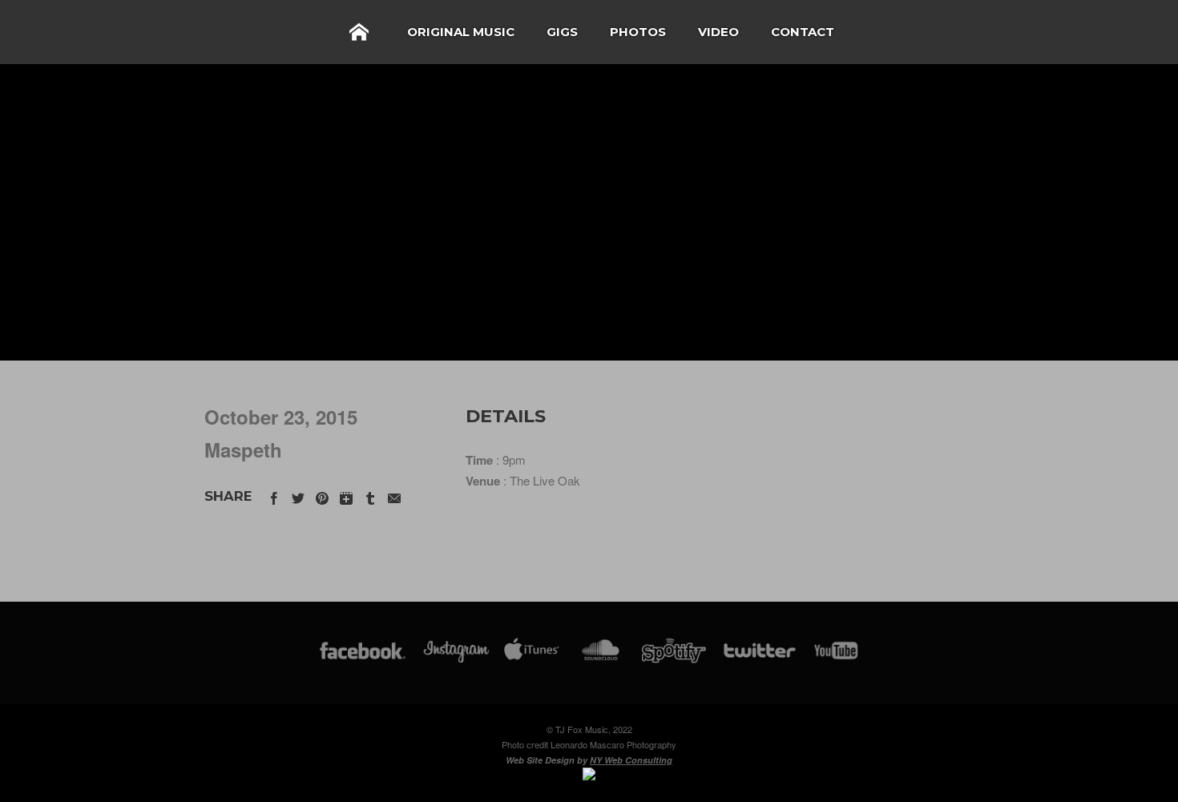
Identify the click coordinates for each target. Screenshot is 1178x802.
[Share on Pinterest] (322, 495)
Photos (638, 31)
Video (718, 31)
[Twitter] (759, 658)
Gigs (562, 31)
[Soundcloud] (600, 658)
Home (359, 32)
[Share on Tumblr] (370, 495)
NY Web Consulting (631, 760)
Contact (802, 31)
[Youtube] (836, 658)
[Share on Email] (394, 495)
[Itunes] (532, 658)
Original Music (460, 31)
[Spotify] (673, 658)
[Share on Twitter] (298, 495)
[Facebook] (362, 658)
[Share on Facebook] (274, 495)
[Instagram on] (456, 658)
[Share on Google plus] (346, 495)
